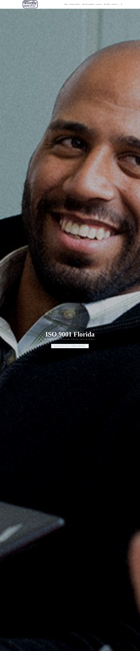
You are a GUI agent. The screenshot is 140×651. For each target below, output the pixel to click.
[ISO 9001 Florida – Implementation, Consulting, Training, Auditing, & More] (30, 4)
